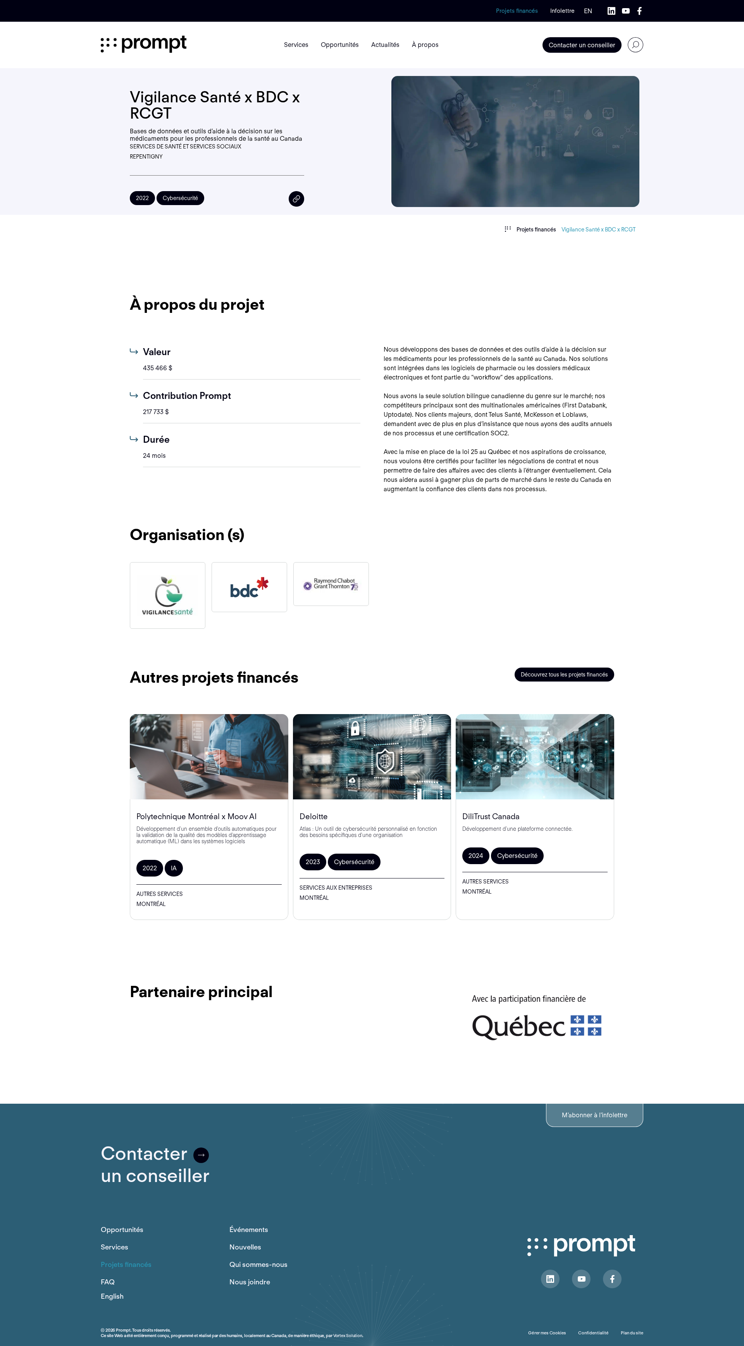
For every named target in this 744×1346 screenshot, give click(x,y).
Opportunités (122, 1229)
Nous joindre (249, 1282)
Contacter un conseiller (582, 45)
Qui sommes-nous (258, 1264)
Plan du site (632, 1333)
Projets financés (517, 10)
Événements (248, 1229)
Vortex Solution (347, 1335)
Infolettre (562, 10)
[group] (167, 595)
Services (114, 1247)
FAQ (108, 1282)
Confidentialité (593, 1333)
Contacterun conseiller (155, 1164)
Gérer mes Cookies (547, 1333)
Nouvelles (245, 1247)
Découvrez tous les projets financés (564, 674)
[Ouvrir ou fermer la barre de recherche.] (635, 45)
